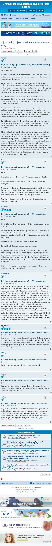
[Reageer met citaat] (45, 59)
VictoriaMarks (5, 273)
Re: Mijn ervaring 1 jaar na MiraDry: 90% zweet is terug (24, 167)
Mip (2, 159)
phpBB (20, 487)
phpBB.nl (33, 489)
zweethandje (5, 206)
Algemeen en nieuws (20, 438)
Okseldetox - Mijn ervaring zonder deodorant (23, 436)
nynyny (3, 373)
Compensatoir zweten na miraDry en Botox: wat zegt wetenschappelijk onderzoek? (26, 457)
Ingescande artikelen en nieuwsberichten (26, 447)
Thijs (10, 48)
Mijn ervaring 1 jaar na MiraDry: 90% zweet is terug (25, 44)
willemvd (4, 57)
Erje (14, 48)
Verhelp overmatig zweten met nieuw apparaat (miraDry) (28, 450)
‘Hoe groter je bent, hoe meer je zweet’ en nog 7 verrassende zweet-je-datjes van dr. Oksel (25, 443)
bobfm (3, 352)
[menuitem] (6, 15)
